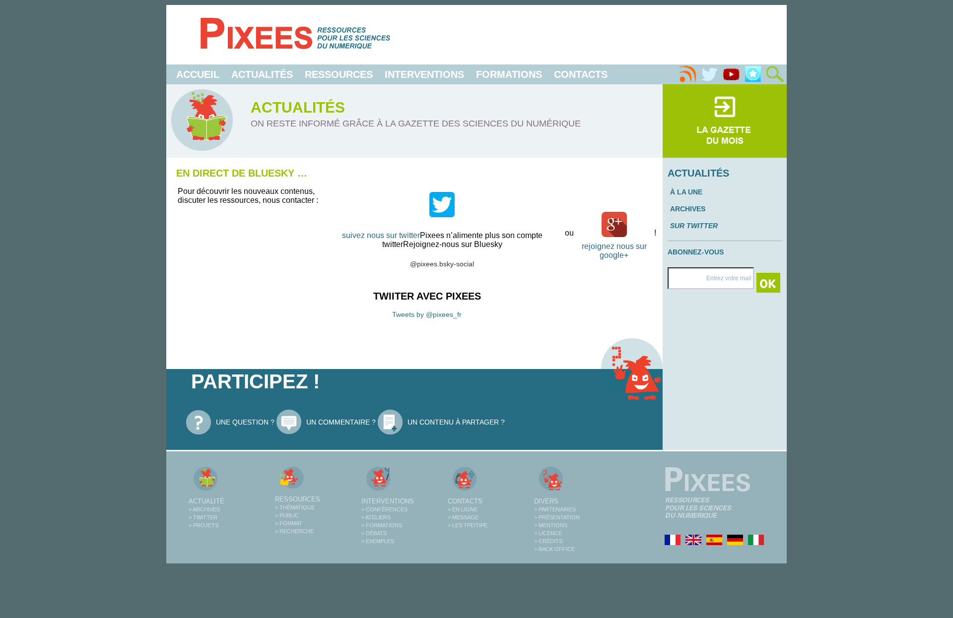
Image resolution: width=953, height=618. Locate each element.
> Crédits (548, 541)
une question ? (245, 422)
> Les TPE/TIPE (467, 525)
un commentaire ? (341, 422)
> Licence (548, 533)
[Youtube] (731, 74)
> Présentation (557, 517)
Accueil (197, 74)
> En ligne (462, 509)
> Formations (381, 525)
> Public (287, 515)
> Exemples (377, 541)
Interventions (424, 74)
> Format (288, 523)
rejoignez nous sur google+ (614, 250)
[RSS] (687, 74)
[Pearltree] (753, 74)
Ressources (339, 74)
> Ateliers (376, 517)
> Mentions (550, 525)
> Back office (554, 549)
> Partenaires (555, 509)
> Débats (374, 533)
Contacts (581, 74)
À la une (686, 192)
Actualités (262, 74)
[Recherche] (775, 74)
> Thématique (295, 507)
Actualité (206, 501)
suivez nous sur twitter (381, 235)
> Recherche (294, 531)
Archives (687, 209)
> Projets (203, 525)
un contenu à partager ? (456, 422)
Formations (509, 74)
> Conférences (384, 509)
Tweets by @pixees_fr (427, 314)
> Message (463, 517)
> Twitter (203, 517)
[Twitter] (709, 74)
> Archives (204, 509)
